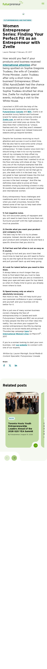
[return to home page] (13, 3)
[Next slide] (14, 458)
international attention (16, 64)
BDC (30, 112)
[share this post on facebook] (4, 365)
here (27, 331)
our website (21, 345)
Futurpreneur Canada (13, 112)
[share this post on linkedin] (16, 365)
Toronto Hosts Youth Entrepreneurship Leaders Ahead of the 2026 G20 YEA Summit (20, 427)
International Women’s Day (16, 334)
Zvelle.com (8, 119)
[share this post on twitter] (10, 365)
